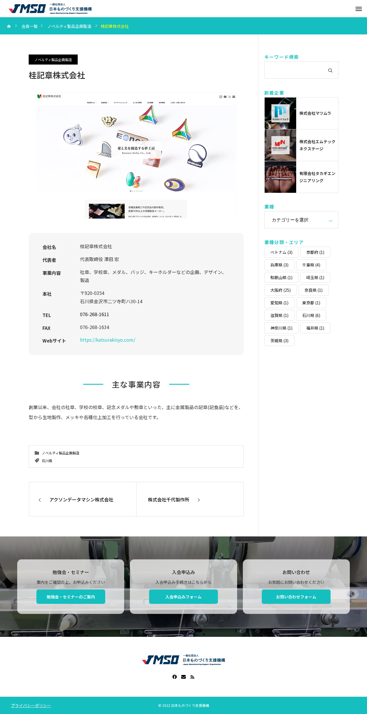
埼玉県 (315, 277)
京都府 (315, 252)
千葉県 (311, 265)
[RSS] (192, 676)
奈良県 (313, 290)
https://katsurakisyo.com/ (107, 339)
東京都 (311, 303)
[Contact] (183, 676)
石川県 (47, 460)
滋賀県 (279, 315)
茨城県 (279, 340)
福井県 (315, 328)
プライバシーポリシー (31, 705)
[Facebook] (174, 676)
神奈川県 (281, 328)
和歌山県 (281, 277)
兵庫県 (279, 265)
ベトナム (281, 252)
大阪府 (280, 290)
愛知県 (279, 303)
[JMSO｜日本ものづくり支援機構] (50, 8)
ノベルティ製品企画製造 (53, 59)
